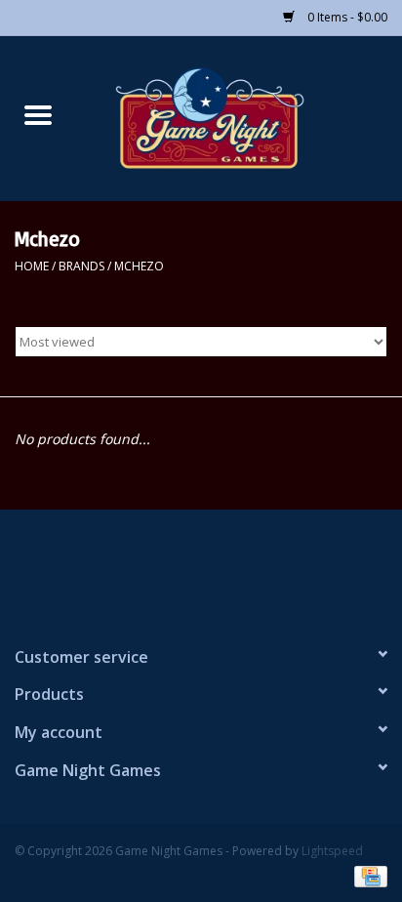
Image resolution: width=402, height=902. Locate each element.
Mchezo (139, 266)
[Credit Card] (367, 875)
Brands (81, 266)
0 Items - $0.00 (345, 17)
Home (32, 266)
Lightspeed (332, 850)
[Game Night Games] (239, 116)
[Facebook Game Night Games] (201, 569)
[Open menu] (38, 114)
